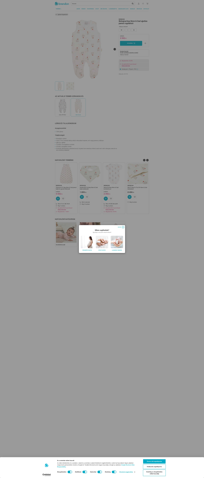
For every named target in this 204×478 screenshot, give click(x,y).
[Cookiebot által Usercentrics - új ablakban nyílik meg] (47, 475)
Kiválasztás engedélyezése (154, 466)
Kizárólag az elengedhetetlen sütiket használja (154, 472)
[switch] (84, 472)
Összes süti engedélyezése (154, 461)
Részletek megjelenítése (126, 472)
